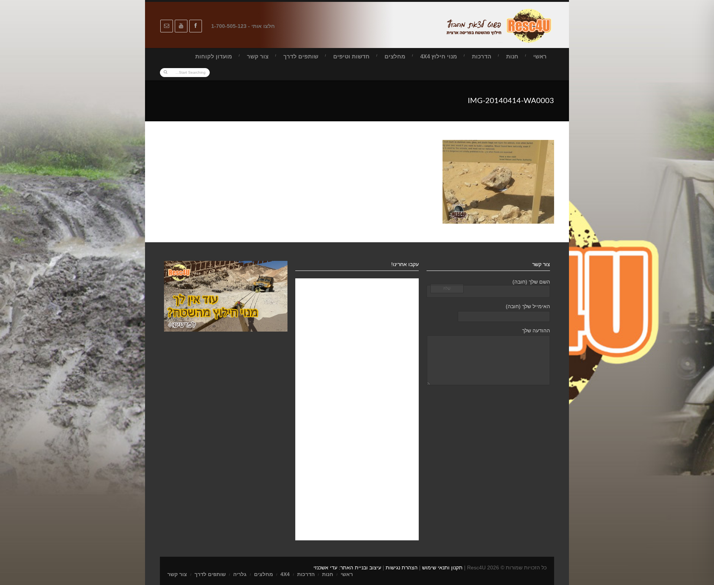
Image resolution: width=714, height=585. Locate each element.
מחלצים (395, 56)
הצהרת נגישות (402, 567)
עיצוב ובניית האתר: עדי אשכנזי (347, 567)
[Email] (166, 26)
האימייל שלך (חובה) (528, 306)
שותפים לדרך (300, 56)
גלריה (240, 574)
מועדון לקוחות (213, 56)
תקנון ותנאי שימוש (442, 567)
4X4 (285, 574)
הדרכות (481, 56)
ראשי (540, 56)
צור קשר (257, 56)
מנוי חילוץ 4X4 (438, 56)
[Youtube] (181, 26)
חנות (512, 56)
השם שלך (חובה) (531, 282)
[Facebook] (195, 26)
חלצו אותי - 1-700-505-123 (243, 26)
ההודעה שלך (536, 330)
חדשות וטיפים (351, 56)
